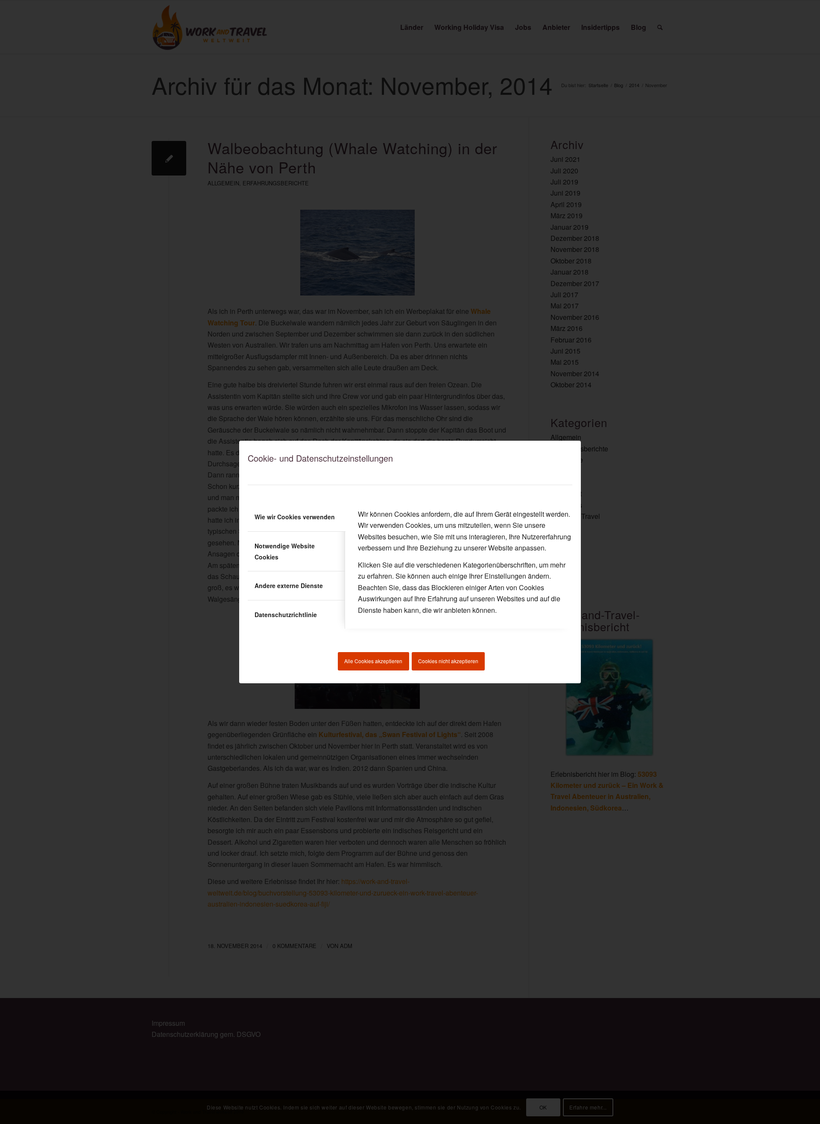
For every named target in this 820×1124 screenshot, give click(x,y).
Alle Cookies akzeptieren (373, 660)
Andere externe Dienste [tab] (289, 585)
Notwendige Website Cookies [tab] (285, 551)
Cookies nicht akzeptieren (448, 660)
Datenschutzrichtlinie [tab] (286, 614)
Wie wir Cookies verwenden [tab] (295, 516)
